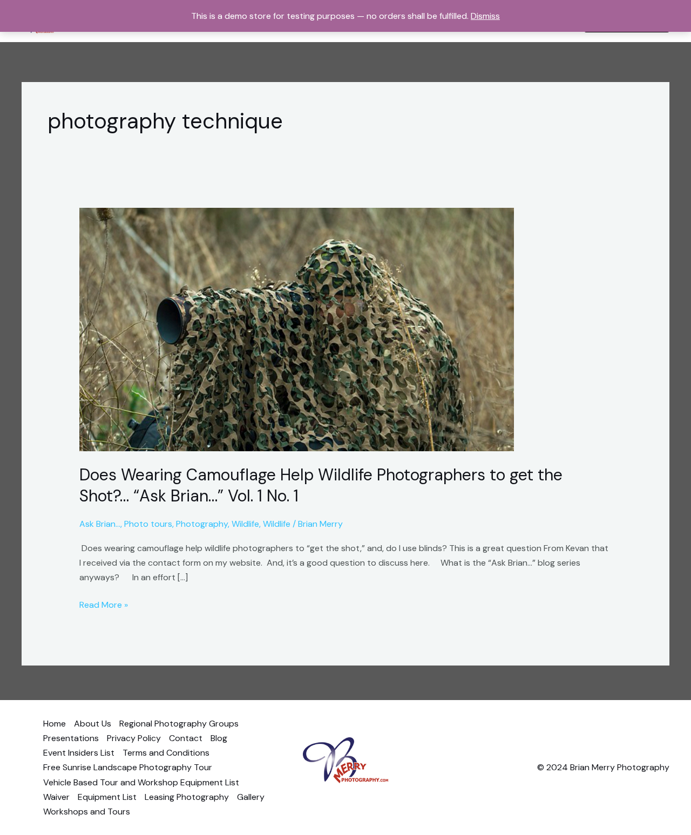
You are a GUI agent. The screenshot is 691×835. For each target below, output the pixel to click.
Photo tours (148, 523)
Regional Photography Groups (179, 723)
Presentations (71, 738)
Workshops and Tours (86, 811)
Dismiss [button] (485, 16)
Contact (185, 738)
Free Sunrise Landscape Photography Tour (127, 767)
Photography (202, 523)
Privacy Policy (134, 738)
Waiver (56, 797)
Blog (219, 738)
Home (54, 723)
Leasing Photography (187, 797)
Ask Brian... (99, 523)
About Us (92, 723)
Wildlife (245, 523)
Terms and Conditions (166, 752)
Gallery (251, 797)
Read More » (103, 604)
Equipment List (107, 797)
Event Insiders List (78, 752)
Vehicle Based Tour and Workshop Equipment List (141, 782)
